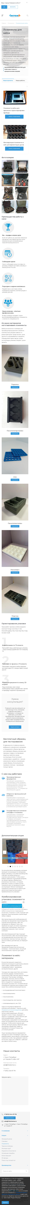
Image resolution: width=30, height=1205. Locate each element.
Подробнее (15, 387)
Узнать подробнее (14, 116)
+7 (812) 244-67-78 (9, 1070)
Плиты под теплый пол (8, 1160)
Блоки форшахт (6, 1155)
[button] (8, 866)
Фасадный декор (7, 1139)
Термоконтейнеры (7, 1146)
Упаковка (4, 1141)
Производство (6, 1165)
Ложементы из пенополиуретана (12, 1010)
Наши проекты (8, 80)
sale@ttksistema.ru (9, 1065)
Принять (5, 1202)
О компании (6, 1131)
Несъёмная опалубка (8, 1153)
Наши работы (20, 80)
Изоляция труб (6, 1148)
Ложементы (5, 1143)
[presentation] (4, 852)
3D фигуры (5, 1158)
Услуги (4, 1135)
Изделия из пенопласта (9, 1151)
